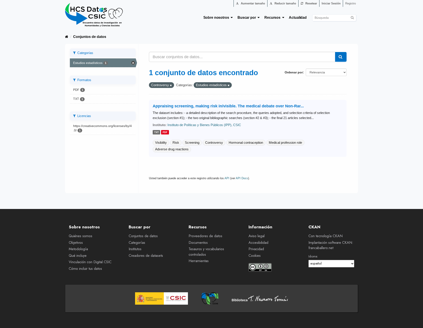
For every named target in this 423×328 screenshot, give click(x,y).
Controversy (214, 142)
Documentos (198, 242)
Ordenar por (294, 72)
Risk (176, 142)
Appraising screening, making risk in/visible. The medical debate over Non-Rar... (228, 106)
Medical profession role (285, 142)
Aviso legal (257, 236)
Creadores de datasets (146, 255)
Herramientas (199, 260)
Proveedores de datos (205, 236)
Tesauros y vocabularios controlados (206, 251)
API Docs (242, 178)
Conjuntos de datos (89, 37)
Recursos (273, 17)
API (226, 178)
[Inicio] (66, 37)
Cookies (255, 255)
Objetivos (76, 242)
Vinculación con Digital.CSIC (90, 262)
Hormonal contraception (246, 142)
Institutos (135, 249)
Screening (192, 142)
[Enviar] (352, 17)
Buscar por (247, 17)
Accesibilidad (258, 242)
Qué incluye (78, 255)
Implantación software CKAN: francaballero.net (330, 245)
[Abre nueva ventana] (161, 298)
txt (156, 132)
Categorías (137, 242)
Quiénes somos (80, 236)
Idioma (312, 256)
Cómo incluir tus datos (85, 268)
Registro (350, 3)
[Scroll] (415, 320)
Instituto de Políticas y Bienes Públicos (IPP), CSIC (204, 125)
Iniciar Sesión (331, 3)
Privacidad (256, 249)
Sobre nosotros (217, 17)
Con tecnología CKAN (325, 236)
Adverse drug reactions (172, 149)
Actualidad (298, 17)
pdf (165, 132)
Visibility (161, 142)
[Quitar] (171, 85)
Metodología (78, 249)
